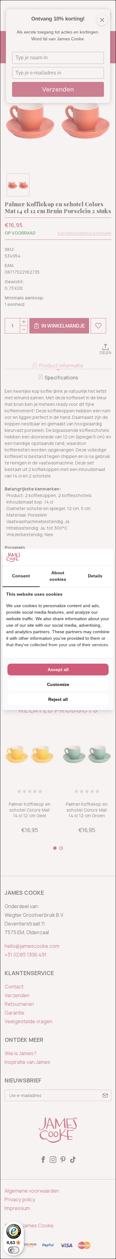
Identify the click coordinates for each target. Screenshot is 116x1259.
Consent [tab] (21, 575)
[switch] (13, 1250)
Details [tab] (95, 575)
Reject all (58, 699)
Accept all (58, 669)
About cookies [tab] (57, 576)
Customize (58, 684)
